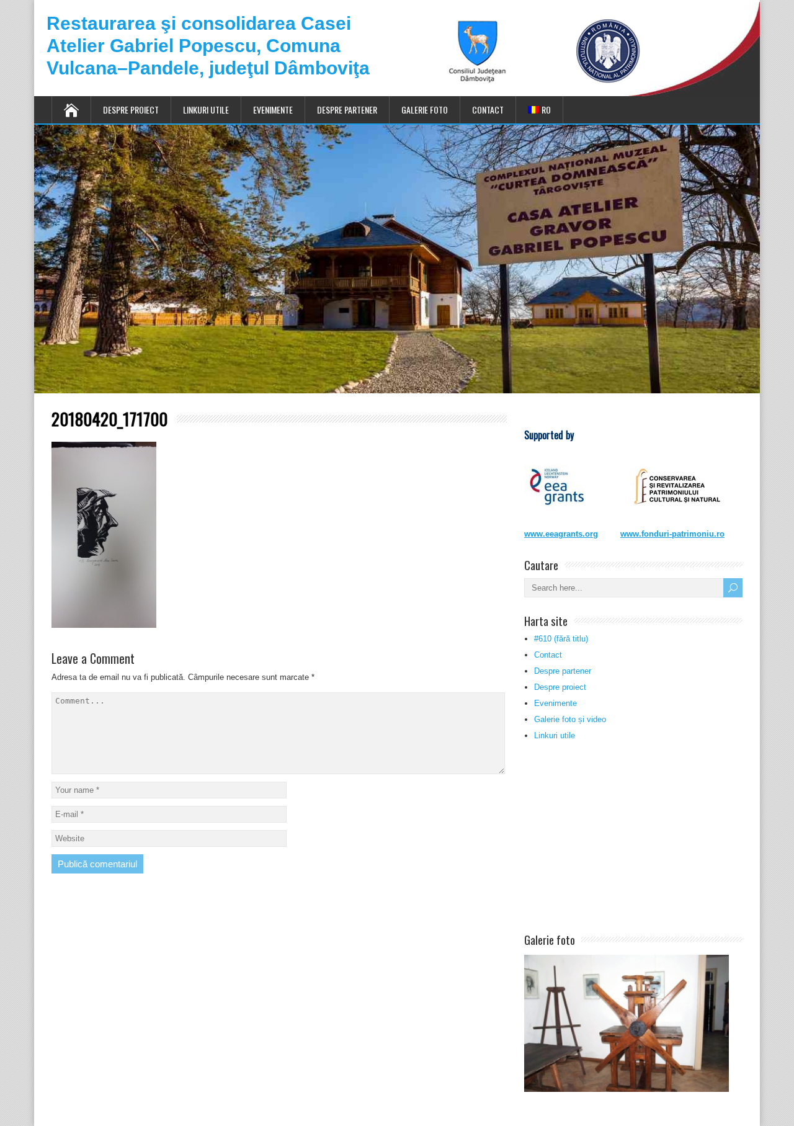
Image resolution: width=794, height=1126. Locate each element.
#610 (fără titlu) (561, 638)
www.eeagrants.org (561, 533)
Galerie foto (424, 109)
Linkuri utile (206, 109)
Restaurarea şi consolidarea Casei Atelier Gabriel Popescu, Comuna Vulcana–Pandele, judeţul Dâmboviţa (208, 45)
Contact (488, 109)
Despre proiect (131, 109)
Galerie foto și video (570, 719)
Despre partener (347, 109)
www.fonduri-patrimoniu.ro (672, 533)
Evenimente (273, 109)
